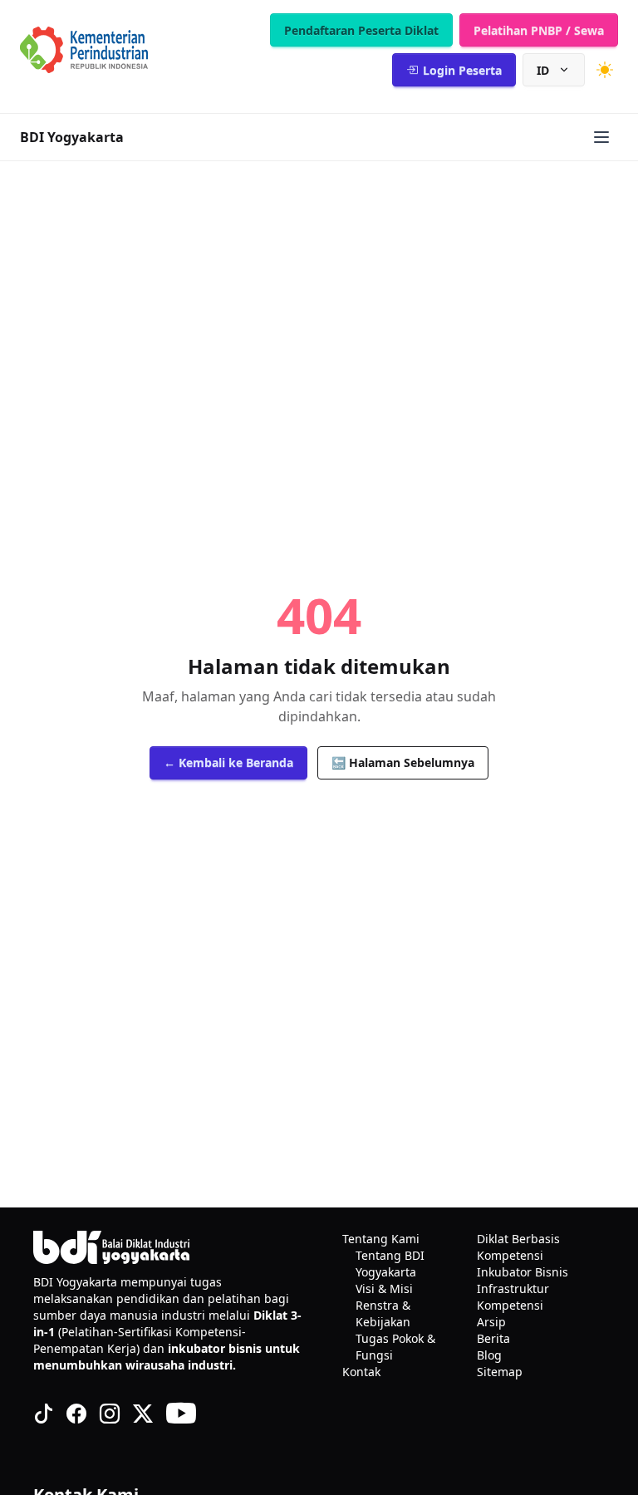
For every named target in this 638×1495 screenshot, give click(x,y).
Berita (493, 1338)
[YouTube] (181, 1413)
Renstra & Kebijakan (383, 1313)
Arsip (491, 1322)
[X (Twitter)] (143, 1413)
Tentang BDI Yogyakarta (390, 1263)
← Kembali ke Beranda (228, 762)
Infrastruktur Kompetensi (513, 1297)
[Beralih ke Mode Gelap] (604, 70)
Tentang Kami (381, 1239)
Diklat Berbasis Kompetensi (518, 1247)
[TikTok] (43, 1413)
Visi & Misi (384, 1288)
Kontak (361, 1371)
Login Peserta (462, 70)
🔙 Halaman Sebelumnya (402, 762)
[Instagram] (110, 1413)
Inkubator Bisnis (522, 1272)
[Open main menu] (601, 137)
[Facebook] (76, 1413)
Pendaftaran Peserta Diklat (361, 30)
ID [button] (543, 70)
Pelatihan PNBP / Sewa (539, 30)
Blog (489, 1355)
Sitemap (500, 1371)
